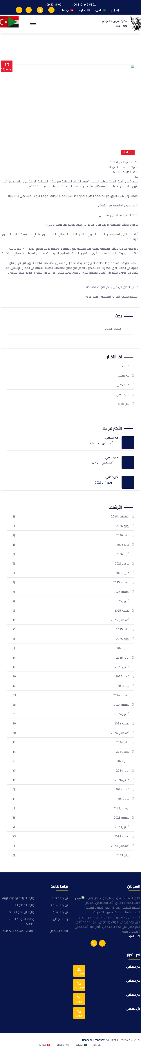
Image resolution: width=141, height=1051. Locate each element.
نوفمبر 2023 (70, 817)
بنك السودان (60, 919)
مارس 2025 (70, 667)
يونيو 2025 (70, 638)
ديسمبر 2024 (70, 695)
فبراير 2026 (70, 572)
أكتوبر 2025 (70, 601)
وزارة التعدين (60, 912)
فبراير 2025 (70, 676)
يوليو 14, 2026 (104, 482)
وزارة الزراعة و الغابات (21, 912)
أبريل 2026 (70, 554)
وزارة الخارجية (60, 897)
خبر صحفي (123, 366)
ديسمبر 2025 (70, 582)
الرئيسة (132, 45)
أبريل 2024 (70, 770)
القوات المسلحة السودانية (18, 930)
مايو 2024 (70, 761)
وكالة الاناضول (59, 930)
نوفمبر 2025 (70, 591)
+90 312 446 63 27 (84, 4)
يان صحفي (122, 394)
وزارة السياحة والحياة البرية (18, 897)
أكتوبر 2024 (70, 714)
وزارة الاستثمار (59, 904)
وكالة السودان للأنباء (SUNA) (21, 921)
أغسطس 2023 (70, 845)
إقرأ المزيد (134, 936)
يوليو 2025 (70, 629)
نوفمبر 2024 (70, 704)
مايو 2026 (70, 544)
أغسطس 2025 (70, 619)
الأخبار (126, 152)
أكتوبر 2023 (70, 826)
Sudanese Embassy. (93, 1040)
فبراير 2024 (70, 789)
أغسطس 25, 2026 (101, 443)
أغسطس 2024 (70, 732)
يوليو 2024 (70, 742)
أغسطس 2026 (70, 516)
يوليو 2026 (70, 525)
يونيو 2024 (70, 751)
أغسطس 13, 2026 (101, 462)
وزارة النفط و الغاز (23, 904)
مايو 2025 (70, 648)
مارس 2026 (70, 563)
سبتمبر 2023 (70, 836)
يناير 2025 (70, 685)
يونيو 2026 (70, 535)
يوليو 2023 (70, 855)
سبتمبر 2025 (70, 610)
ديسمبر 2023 (70, 808)
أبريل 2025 (70, 657)
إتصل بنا (114, 10)
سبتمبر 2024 (70, 723)
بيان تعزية (123, 403)
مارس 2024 (70, 779)
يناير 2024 (70, 798)
